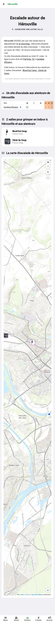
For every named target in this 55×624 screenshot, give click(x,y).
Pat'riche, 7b (29, 59)
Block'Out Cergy (30, 70)
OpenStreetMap (36, 594)
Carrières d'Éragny (11, 107)
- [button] (48, 166)
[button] (49, 415)
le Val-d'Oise (24, 44)
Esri (28, 594)
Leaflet (21, 594)
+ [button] (48, 162)
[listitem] (27, 132)
